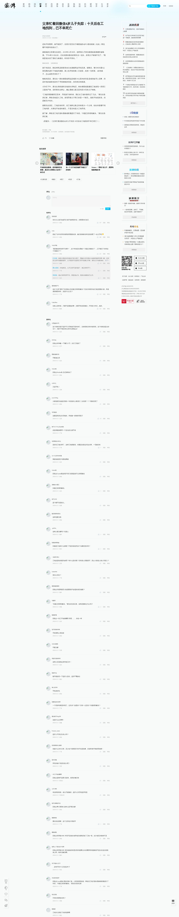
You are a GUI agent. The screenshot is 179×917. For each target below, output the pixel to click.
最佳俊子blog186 (56, 716)
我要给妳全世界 (56, 702)
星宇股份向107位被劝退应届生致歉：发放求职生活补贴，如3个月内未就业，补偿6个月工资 (134, 78)
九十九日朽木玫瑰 (57, 455)
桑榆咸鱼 (54, 832)
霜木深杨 (54, 760)
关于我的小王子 (56, 863)
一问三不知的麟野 (57, 774)
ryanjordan (54, 571)
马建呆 (54, 600)
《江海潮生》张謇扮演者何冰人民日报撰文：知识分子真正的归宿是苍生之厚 (133, 70)
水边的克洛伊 (55, 878)
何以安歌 (54, 894)
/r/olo (53, 231)
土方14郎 (54, 789)
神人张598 (54, 687)
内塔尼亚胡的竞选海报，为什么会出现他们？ (134, 147)
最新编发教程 (55, 586)
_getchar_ (54, 528)
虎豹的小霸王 (55, 484)
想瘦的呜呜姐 (55, 542)
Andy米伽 (54, 245)
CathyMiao (54, 302)
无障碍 (171, 6)
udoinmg (54, 340)
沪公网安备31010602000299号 (130, 288)
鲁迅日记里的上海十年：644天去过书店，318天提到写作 (134, 153)
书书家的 (54, 412)
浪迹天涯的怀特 (56, 658)
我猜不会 (54, 673)
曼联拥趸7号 (55, 286)
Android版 (141, 258)
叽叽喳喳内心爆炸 (57, 745)
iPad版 (140, 268)
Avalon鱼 (54, 369)
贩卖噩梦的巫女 (56, 513)
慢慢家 (54, 909)
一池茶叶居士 (55, 557)
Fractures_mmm (56, 731)
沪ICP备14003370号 (127, 286)
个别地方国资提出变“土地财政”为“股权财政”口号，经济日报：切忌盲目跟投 (134, 87)
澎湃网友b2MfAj (56, 441)
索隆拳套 (54, 818)
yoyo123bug (55, 398)
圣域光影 (54, 216)
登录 (164, 6)
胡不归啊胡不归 (56, 803)
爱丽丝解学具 (55, 354)
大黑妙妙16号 (55, 323)
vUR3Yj (54, 383)
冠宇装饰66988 (56, 629)
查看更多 (134, 132)
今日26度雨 (55, 644)
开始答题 (134, 217)
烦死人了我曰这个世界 (58, 846)
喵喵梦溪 (54, 615)
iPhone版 (141, 263)
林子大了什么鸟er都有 (58, 427)
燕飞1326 (54, 499)
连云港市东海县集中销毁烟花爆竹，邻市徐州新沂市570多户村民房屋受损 (134, 95)
